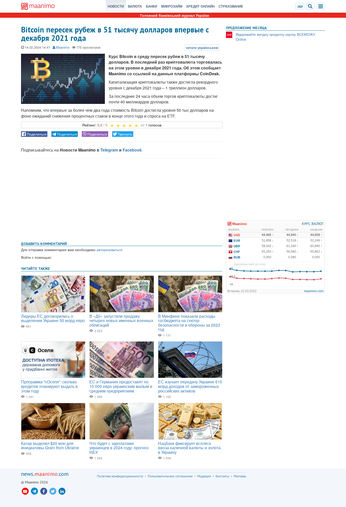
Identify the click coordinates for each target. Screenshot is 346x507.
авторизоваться (109, 249)
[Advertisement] (121, 198)
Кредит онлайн (200, 6)
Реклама (240, 476)
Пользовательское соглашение (170, 476)
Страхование (231, 6)
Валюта (135, 6)
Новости (116, 6)
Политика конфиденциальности (120, 476)
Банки (151, 6)
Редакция (204, 476)
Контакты (222, 476)
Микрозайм (171, 6)
